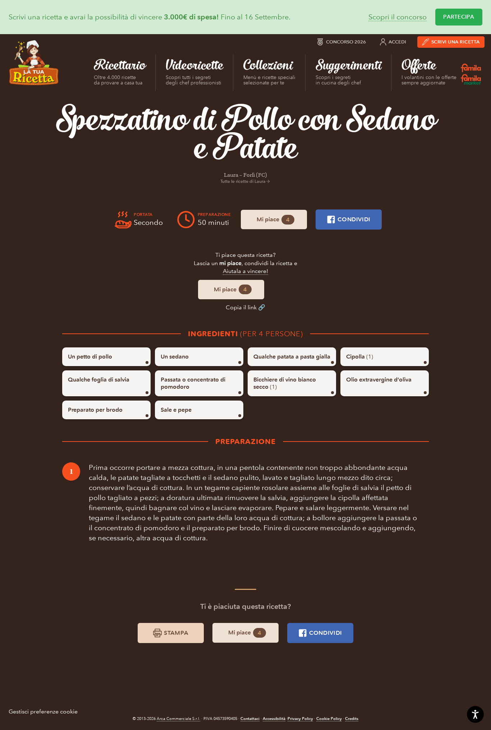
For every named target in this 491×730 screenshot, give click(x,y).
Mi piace (273, 219)
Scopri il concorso (397, 17)
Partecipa (458, 17)
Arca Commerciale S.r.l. (178, 718)
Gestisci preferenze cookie (43, 711)
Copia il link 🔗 (245, 307)
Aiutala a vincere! (245, 271)
